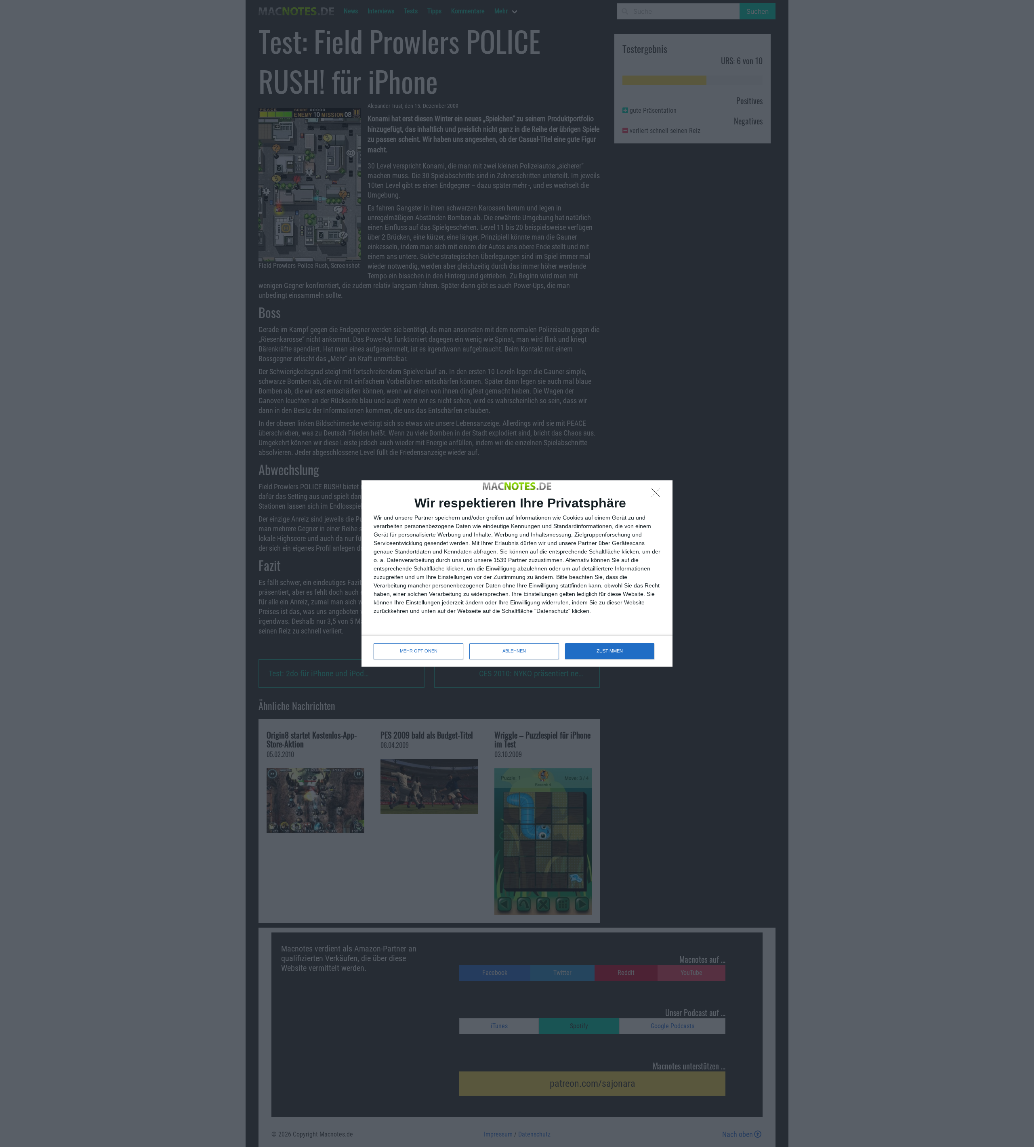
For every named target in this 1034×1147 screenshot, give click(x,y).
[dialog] (517, 573)
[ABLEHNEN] (658, 494)
